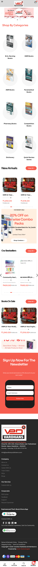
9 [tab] (17, 292)
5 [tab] (10, 292)
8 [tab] (16, 292)
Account (14, 565)
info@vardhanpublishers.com (11, 452)
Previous (1, 275)
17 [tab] (29, 292)
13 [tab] (23, 292)
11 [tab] (20, 292)
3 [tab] (7, 292)
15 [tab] (26, 292)
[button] (2, 13)
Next (37, 275)
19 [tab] (32, 292)
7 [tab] (14, 292)
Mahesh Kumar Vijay (8, 282)
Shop (4, 565)
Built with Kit (20, 403)
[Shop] (5, 564)
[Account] (14, 564)
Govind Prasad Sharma (26, 282)
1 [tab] (4, 292)
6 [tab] (13, 292)
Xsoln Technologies (23, 549)
